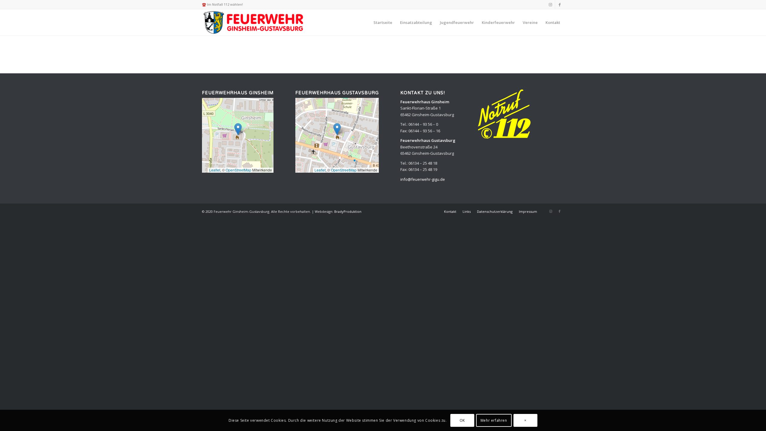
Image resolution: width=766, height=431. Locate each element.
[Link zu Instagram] (550, 4)
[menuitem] (383, 22)
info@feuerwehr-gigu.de (422, 179)
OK (462, 420)
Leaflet (214, 169)
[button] (238, 129)
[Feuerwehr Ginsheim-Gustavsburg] (254, 22)
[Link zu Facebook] (559, 4)
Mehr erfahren (494, 420)
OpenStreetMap (238, 169)
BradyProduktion (347, 211)
